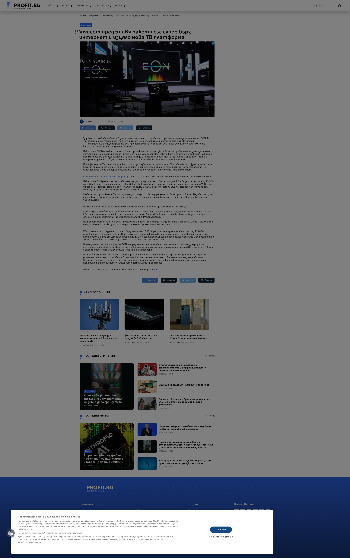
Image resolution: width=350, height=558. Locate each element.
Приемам (221, 529)
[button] (10, 533)
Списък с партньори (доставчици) (34, 545)
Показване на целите (221, 537)
